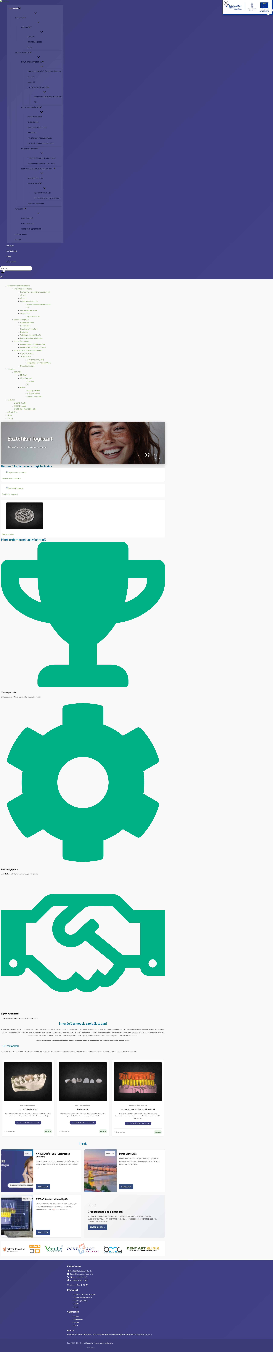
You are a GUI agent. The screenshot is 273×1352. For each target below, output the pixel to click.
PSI (28, 307)
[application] (19, 8)
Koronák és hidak (27, 323)
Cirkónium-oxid (26, 378)
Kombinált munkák (21, 341)
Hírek (9, 415)
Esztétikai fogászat (21, 319)
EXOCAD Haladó (20, 406)
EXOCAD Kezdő (20, 403)
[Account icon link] (1, 277)
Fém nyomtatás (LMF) (35, 360)
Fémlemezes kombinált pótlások (33, 347)
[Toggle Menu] (35, 13)
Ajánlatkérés (12, 412)
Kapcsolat (89, 1343)
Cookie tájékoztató (80, 1301)
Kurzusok (11, 400)
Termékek (11, 369)
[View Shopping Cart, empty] (2, 273)
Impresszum (99, 1343)
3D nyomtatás (25, 356)
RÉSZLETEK (43, 1187)
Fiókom (76, 1316)
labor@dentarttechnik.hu (84, 1274)
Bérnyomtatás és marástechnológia (28, 350)
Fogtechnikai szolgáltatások (18, 286)
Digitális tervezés (27, 353)
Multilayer (30, 381)
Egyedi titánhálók (33, 316)
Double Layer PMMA (34, 397)
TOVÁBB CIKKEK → (97, 1227)
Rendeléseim (78, 1319)
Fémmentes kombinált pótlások (32, 344)
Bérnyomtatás (8, 534)
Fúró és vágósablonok (28, 310)
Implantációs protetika (23, 289)
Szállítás (77, 1304)
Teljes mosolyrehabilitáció (30, 335)
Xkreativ (91, 1348)
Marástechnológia (27, 366)
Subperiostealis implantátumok (39, 304)
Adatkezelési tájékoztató (83, 1297)
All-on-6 (23, 298)
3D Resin (23, 375)
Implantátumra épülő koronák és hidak (35, 292)
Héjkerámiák (25, 326)
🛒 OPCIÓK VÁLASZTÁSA (28, 1123)
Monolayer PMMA (33, 390)
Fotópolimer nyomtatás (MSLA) (39, 363)
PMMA (22, 387)
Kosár (76, 1325)
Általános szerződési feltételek (85, 1294)
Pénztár (76, 1322)
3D (28, 384)
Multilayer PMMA (33, 393)
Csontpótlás (25, 313)
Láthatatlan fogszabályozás (31, 338)
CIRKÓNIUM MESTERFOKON (25, 409)
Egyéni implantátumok (29, 301)
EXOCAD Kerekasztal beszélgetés (52, 1199)
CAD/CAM (17, 372)
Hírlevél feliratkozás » (144, 1334)
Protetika (24, 332)
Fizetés (76, 1307)
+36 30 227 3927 (81, 1277)
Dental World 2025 (128, 1153)
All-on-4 (23, 295)
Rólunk (10, 418)
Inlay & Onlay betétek (28, 329)
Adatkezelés (109, 1343)
